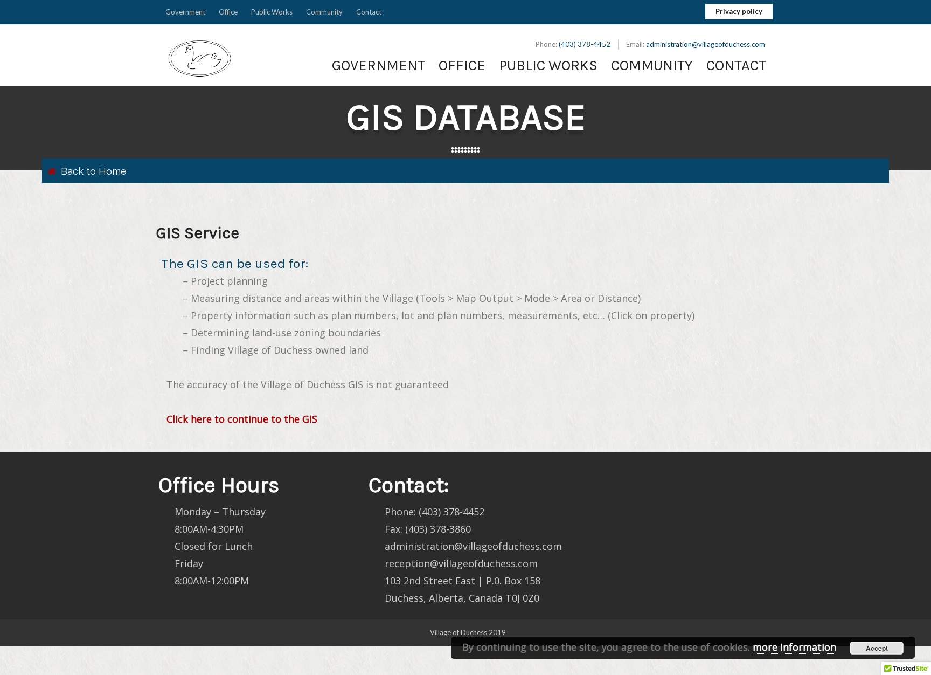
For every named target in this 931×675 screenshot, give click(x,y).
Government (185, 12)
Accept (877, 648)
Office (228, 12)
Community (324, 12)
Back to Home (94, 171)
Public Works (272, 12)
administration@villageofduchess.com (705, 44)
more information (794, 646)
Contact (368, 12)
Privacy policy (738, 11)
